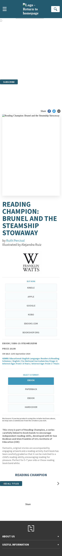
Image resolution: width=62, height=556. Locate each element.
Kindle (31, 287)
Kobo (31, 314)
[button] (3, 483)
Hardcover (31, 406)
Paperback (31, 389)
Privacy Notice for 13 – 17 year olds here (30, 44)
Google (31, 305)
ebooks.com (31, 323)
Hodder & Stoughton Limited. (35, 61)
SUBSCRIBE (9, 81)
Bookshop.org (31, 332)
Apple (31, 296)
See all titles (11, 483)
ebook (31, 398)
